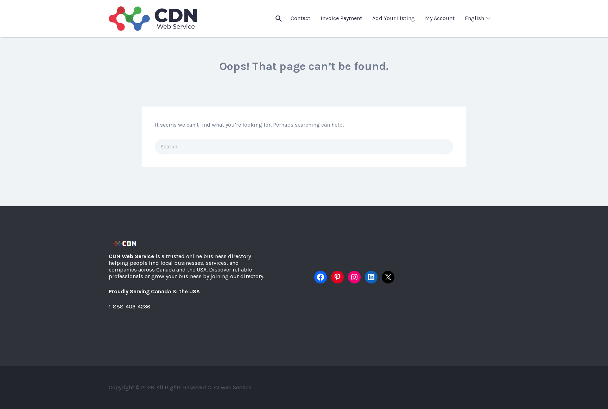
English (474, 18)
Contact (300, 18)
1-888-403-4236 (129, 306)
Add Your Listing (393, 18)
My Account (440, 18)
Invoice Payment (341, 18)
